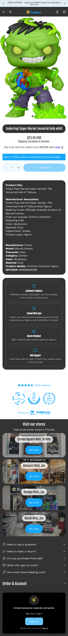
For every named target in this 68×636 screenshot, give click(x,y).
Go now (34, 449)
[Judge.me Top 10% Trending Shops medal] (49, 398)
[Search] (10, 11)
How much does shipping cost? (26, 572)
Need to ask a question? (22, 544)
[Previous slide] (3, 3)
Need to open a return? (21, 551)
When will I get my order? (23, 565)
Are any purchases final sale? (25, 558)
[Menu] (3, 11)
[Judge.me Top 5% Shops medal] (34, 398)
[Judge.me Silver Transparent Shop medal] (18, 398)
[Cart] (64, 11)
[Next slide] (64, 3)
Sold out (44, 167)
